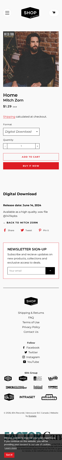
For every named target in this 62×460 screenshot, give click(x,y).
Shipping (9, 116)
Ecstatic (33, 416)
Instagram (33, 357)
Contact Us (31, 331)
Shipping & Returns (31, 312)
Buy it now (31, 165)
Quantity (8, 139)
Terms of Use (31, 322)
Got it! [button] (9, 455)
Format (7, 124)
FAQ (31, 317)
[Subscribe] (50, 270)
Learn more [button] (11, 448)
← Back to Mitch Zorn (20, 222)
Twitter (33, 352)
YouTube (33, 361)
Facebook (33, 347)
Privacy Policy (31, 327)
